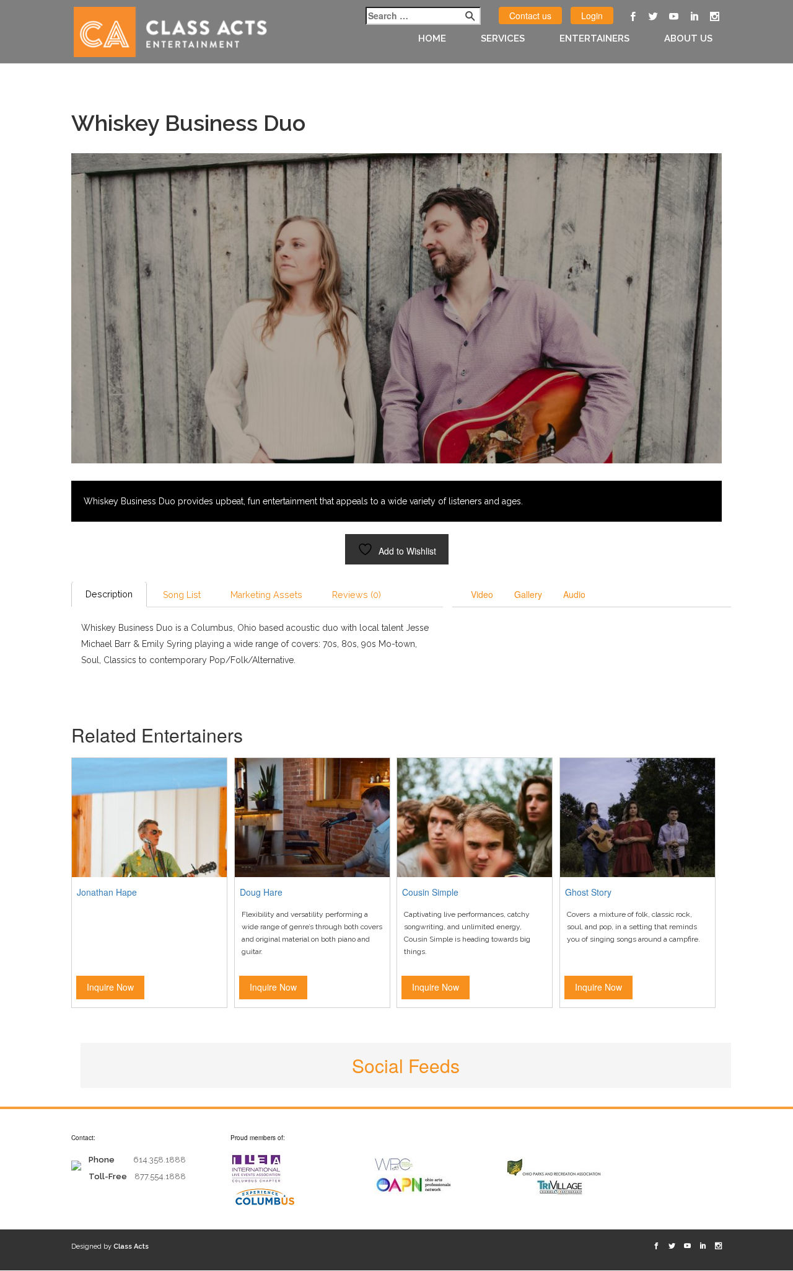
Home (432, 38)
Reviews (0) (356, 595)
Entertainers (594, 38)
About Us (688, 38)
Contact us (530, 15)
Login (592, 15)
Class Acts (131, 1246)
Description (109, 594)
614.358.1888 (159, 1159)
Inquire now (110, 987)
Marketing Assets (266, 595)
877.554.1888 (160, 1176)
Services (503, 38)
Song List (182, 595)
